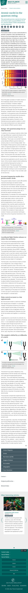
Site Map (4, 585)
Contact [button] (3, 476)
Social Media (5, 554)
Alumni (14, 563)
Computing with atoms (12, 512)
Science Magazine (8, 450)
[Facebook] (2, 27)
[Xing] (17, 27)
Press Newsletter (7, 470)
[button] (26, 87)
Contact (14, 559)
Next (26, 520)
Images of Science (8, 460)
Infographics (6, 467)
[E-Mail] (20, 27)
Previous (2, 520)
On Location (6, 463)
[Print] (23, 27)
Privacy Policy (15, 585)
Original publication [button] (7, 481)
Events (5, 453)
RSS (14, 573)
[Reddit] (8, 27)
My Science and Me (8, 457)
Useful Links (5, 552)
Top (25, 550)
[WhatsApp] (14, 27)
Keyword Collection (14, 570)
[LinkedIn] (5, 27)
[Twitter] (11, 27)
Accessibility (23, 585)
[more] (9, 94)
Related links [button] (5, 486)
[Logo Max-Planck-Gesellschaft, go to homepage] (12, 3)
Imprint (9, 585)
